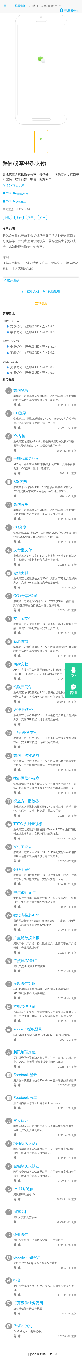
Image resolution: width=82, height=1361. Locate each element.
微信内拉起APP (26, 914)
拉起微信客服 (24, 983)
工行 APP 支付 (25, 732)
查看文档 (32, 291)
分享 (42, 217)
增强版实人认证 (26, 1143)
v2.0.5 (10, 201)
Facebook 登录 (25, 1074)
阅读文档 (20, 663)
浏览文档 (20, 1211)
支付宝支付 (22, 549)
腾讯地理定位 (24, 1051)
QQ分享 (19, 527)
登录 (30, 217)
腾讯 (7, 217)
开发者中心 (71, 10)
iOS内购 (20, 481)
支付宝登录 (22, 846)
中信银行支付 (24, 892)
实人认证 (20, 1120)
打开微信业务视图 (28, 1302)
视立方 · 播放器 (26, 800)
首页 (6, 5)
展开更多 (12, 280)
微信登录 (20, 390)
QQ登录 (19, 412)
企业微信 (20, 1234)
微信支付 (20, 572)
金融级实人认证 (26, 1165)
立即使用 (41, 303)
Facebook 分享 (25, 1097)
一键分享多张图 (26, 458)
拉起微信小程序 (26, 778)
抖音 (17, 1280)
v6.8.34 (11, 193)
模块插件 (21, 5)
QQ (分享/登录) (26, 595)
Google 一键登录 (27, 1257)
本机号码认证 (24, 1006)
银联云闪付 (22, 686)
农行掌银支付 (24, 709)
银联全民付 (22, 869)
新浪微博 (20, 641)
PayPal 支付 (23, 1325)
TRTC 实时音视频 (27, 823)
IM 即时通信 (23, 1188)
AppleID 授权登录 (27, 1029)
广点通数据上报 (26, 937)
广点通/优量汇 (25, 960)
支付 (19, 217)
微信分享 (20, 504)
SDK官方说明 (15, 185)
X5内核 (19, 435)
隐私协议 (22, 194)
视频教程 (53, 291)
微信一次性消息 (26, 755)
